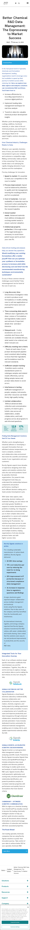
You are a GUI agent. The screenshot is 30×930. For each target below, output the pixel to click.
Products (5, 886)
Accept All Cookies (15, 922)
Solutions (5, 881)
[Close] (28, 907)
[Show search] (19, 3)
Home (3, 870)
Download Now (7, 62)
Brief (8, 42)
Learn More (6, 851)
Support (5, 898)
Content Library (9, 870)
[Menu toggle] (28, 3)
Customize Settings (15, 926)
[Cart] (16, 3)
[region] (15, 917)
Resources (6, 892)
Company (5, 903)
